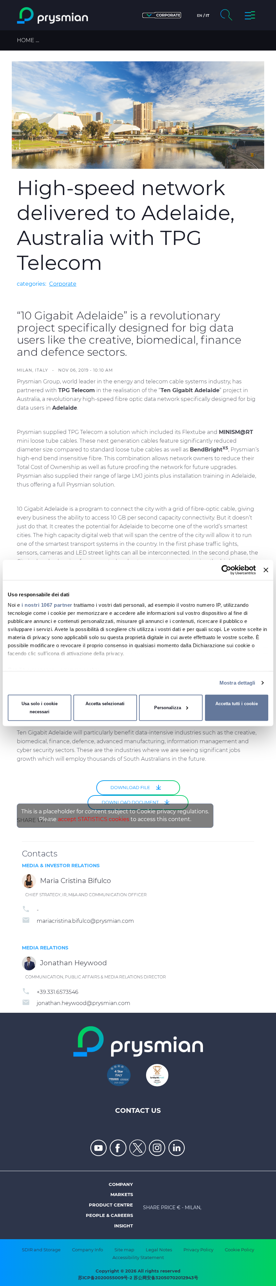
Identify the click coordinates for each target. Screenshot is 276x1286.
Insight (123, 1225)
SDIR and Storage (41, 1249)
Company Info (87, 1249)
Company (121, 1184)
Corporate (62, 284)
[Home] (52, 15)
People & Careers (109, 1215)
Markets (121, 1194)
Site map (124, 1249)
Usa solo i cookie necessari (40, 707)
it (207, 15)
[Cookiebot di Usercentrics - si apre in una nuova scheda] (226, 570)
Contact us (138, 1110)
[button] (161, 15)
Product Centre (111, 1204)
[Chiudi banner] (266, 569)
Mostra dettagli (237, 683)
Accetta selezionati (105, 703)
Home (25, 40)
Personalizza (167, 707)
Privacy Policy (198, 1249)
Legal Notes (159, 1249)
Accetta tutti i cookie (236, 703)
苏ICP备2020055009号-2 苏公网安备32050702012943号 (138, 1277)
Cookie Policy (239, 1249)
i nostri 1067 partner (47, 605)
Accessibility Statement (138, 1257)
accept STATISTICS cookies (93, 819)
